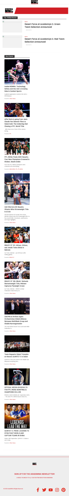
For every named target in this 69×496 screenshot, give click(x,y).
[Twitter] (44, 490)
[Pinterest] (63, 490)
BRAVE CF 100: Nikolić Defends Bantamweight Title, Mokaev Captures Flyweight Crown (16, 283)
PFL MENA (20, 169)
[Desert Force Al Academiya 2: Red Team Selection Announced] (12, 41)
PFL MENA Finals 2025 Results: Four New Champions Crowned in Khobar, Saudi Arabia (16, 159)
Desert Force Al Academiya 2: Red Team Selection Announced (44, 40)
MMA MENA (12, 169)
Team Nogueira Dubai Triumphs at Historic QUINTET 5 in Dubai (16, 355)
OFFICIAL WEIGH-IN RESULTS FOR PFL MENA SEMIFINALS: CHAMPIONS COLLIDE (15, 389)
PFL (10, 133)
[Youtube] (51, 490)
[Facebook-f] (38, 490)
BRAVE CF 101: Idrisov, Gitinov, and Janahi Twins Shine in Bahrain (16, 247)
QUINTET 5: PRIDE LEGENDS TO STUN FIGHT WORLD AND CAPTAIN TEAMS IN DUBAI (16, 433)
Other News (12, 98)
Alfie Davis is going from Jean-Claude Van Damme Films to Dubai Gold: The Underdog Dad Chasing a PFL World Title (16, 122)
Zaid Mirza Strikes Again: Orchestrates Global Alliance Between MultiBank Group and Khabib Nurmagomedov (16, 320)
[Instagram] (57, 490)
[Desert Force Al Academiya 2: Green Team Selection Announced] (12, 26)
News (26, 21)
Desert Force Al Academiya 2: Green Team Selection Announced (42, 25)
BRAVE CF (12, 257)
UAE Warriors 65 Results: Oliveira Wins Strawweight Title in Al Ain (16, 209)
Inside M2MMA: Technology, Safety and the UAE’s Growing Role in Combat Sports (15, 88)
